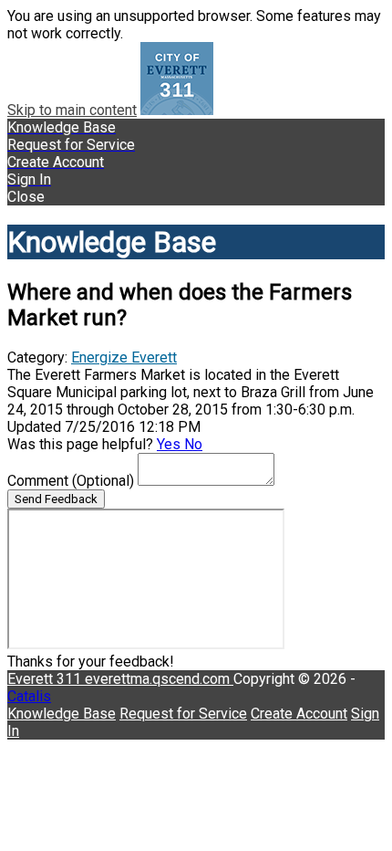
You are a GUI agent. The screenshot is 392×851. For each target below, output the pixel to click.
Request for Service (183, 713)
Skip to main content (72, 110)
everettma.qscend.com (159, 679)
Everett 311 (46, 679)
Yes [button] (170, 444)
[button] (196, 196)
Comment (70, 480)
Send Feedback (56, 499)
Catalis (29, 696)
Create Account (299, 713)
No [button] (193, 444)
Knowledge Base (61, 713)
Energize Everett (124, 357)
